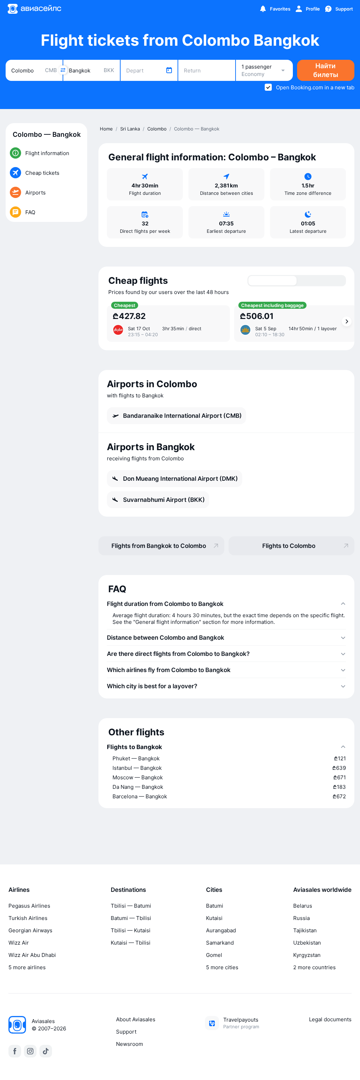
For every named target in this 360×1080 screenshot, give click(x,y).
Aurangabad (221, 930)
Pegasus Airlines (29, 905)
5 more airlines (27, 967)
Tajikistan (305, 930)
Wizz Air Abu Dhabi (32, 955)
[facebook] (15, 1051)
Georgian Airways (30, 930)
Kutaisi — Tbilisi (130, 942)
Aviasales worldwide (322, 889)
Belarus (302, 905)
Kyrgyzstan (307, 955)
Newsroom (129, 1044)
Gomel (214, 955)
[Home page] (34, 8)
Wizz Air (18, 942)
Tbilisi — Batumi (131, 905)
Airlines (19, 889)
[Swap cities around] (63, 70)
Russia (301, 918)
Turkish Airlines (27, 918)
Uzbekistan (307, 942)
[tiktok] (45, 1051)
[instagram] (30, 1051)
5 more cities (222, 967)
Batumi (214, 905)
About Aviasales (135, 1019)
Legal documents (330, 1019)
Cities (214, 889)
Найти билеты (325, 70)
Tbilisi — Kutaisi (130, 930)
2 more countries (314, 967)
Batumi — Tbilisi (131, 918)
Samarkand (220, 942)
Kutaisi (214, 918)
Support (126, 1031)
